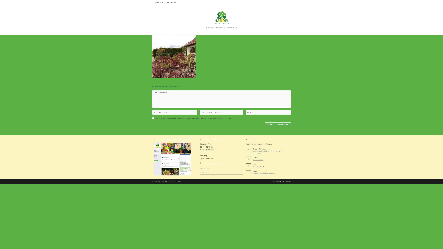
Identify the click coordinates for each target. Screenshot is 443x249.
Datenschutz (205, 172)
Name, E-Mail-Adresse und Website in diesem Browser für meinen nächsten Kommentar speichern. (194, 118)
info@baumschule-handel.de (264, 173)
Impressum (204, 168)
